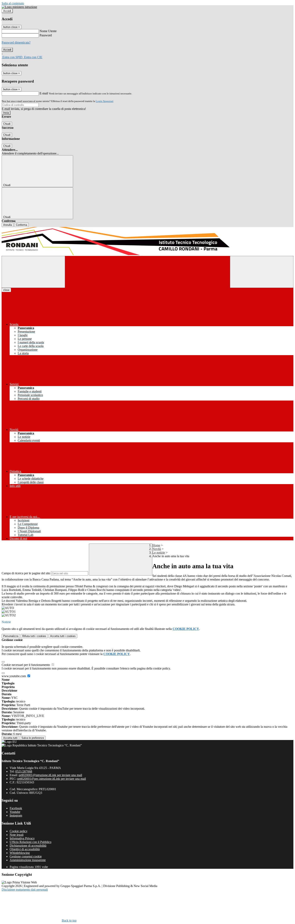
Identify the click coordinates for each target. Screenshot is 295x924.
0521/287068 (23, 771)
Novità (156, 549)
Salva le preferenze (32, 737)
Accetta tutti (63, 636)
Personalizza (10, 636)
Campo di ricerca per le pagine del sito (26, 573)
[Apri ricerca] (261, 272)
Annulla (7, 224)
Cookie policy (18, 831)
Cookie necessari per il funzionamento (26, 664)
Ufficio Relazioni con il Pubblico (30, 842)
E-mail (44, 93)
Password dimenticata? (16, 42)
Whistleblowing (20, 852)
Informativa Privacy (22, 838)
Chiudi (6, 123)
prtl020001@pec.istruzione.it (51, 778)
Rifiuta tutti (34, 636)
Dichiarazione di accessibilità (28, 845)
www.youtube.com (14, 676)
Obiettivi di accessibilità (25, 849)
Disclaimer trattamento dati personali (25, 889)
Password (46, 35)
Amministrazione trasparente (28, 860)
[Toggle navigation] (33, 272)
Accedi (7, 10)
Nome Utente (48, 31)
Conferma (21, 224)
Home (156, 545)
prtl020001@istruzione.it (50, 775)
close (6, 289)
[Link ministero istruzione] (19, 7)
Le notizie (158, 552)
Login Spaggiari (104, 101)
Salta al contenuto (13, 3)
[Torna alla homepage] (147, 241)
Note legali (16, 834)
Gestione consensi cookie (26, 856)
